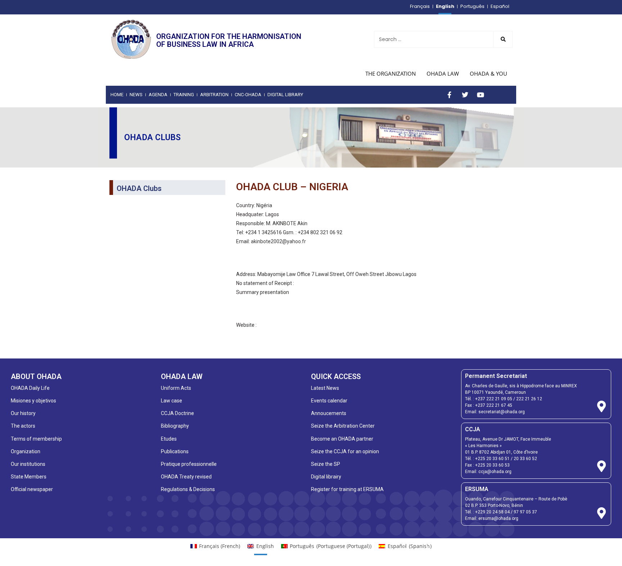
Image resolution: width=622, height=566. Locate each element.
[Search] (503, 39)
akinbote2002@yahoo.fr (278, 241)
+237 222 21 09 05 (493, 398)
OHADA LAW (443, 73)
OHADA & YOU (488, 73)
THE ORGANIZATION (390, 73)
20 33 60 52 (525, 458)
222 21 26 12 (529, 398)
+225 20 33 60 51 (492, 458)
